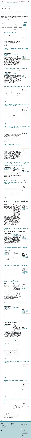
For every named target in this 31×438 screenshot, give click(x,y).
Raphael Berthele (6, 384)
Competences (24, 57)
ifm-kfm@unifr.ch (3, 428)
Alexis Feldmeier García (16, 253)
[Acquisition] (7, 24)
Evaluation (26, 208)
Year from (15, 26)
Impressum (22, 425)
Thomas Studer (6, 254)
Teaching (23, 58)
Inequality (26, 76)
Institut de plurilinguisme (24, 424)
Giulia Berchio (6, 205)
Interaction (23, 272)
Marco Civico (15, 234)
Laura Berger (15, 73)
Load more (2, 420)
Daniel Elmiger (11, 186)
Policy (27, 77)
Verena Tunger (6, 186)
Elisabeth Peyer (6, 307)
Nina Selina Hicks (15, 344)
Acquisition (23, 153)
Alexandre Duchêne (7, 73)
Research (12, 425)
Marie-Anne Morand (7, 253)
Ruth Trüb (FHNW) (6, 169)
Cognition (23, 310)
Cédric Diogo (18, 384)
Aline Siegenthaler (15, 54)
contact (4, 427)
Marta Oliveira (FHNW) (16, 168)
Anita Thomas (6, 54)
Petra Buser (14, 384)
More (6, 45)
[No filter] (7, 23)
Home (4, 6)
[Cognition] (7, 25)
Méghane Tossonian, (16, 235)
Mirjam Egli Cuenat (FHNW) (8, 168)
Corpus (23, 76)
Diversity (23, 271)
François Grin (6, 234)
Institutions (23, 77)
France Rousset (15, 403)
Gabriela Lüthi (15, 307)
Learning (28, 171)
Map (1, 427)
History (26, 189)
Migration (26, 256)
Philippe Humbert (6, 74)
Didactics (28, 57)
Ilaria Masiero (19, 234)
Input (25, 406)
